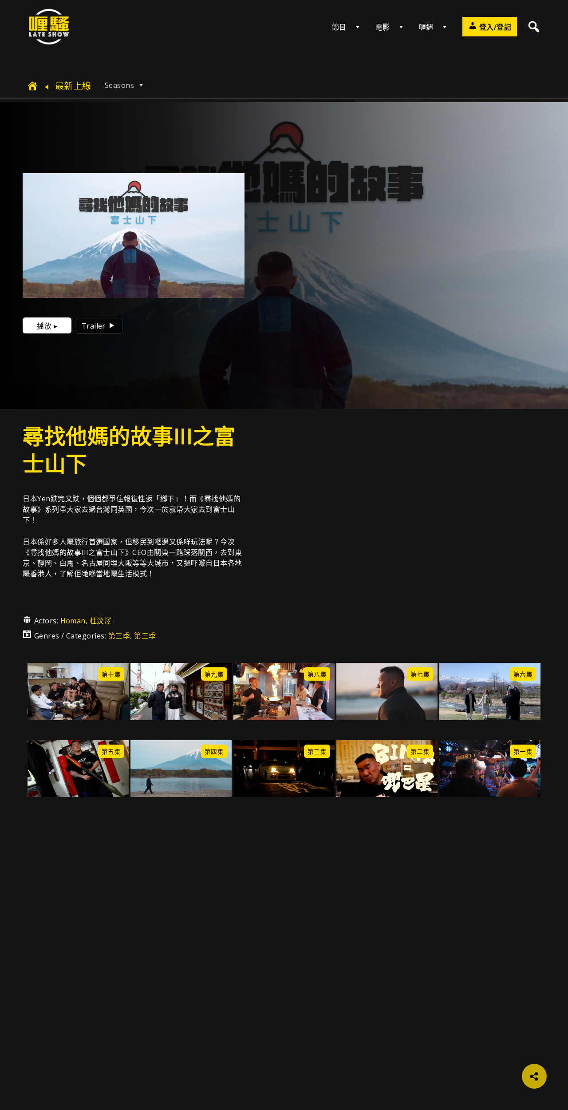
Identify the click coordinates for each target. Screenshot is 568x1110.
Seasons (120, 85)
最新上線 (71, 86)
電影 (382, 27)
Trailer (95, 326)
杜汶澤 (100, 621)
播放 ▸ (47, 326)
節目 (339, 27)
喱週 (426, 27)
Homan (73, 621)
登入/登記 (494, 27)
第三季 (119, 636)
